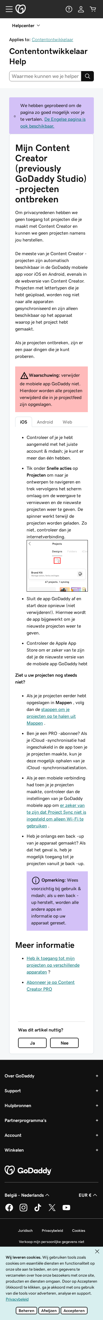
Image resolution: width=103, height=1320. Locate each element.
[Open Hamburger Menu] (7, 9)
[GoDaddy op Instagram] (23, 1210)
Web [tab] (67, 422)
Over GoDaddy (19, 1075)
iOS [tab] (23, 422)
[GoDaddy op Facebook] (9, 1210)
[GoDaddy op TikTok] (37, 1210)
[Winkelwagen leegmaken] (93, 9)
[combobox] (45, 76)
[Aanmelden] (81, 9)
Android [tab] (45, 422)
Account (13, 1135)
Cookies (78, 1230)
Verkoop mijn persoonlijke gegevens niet (51, 1242)
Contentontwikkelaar (52, 39)
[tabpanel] (51, 682)
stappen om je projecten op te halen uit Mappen (51, 716)
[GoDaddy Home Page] (28, 1170)
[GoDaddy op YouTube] (66, 1210)
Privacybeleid (52, 1230)
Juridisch (25, 1230)
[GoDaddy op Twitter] (52, 1210)
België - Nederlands (24, 1195)
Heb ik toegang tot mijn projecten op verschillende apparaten (53, 965)
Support (13, 1090)
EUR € (85, 1195)
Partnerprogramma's (25, 1120)
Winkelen (14, 1150)
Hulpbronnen (18, 1105)
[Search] (87, 76)
